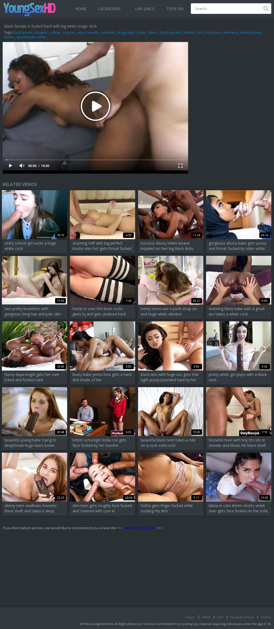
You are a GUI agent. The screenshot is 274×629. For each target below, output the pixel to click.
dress (141, 32)
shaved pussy (251, 32)
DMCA (206, 617)
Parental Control (242, 617)
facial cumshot (171, 32)
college (55, 32)
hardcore (213, 32)
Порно (190, 617)
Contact (265, 617)
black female (22, 32)
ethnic (152, 32)
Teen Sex (175, 8)
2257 (220, 617)
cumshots (107, 32)
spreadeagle (26, 37)
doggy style (126, 32)
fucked (189, 32)
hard (200, 32)
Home (80, 8)
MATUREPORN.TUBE (140, 527)
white (42, 37)
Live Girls (144, 8)
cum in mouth (87, 32)
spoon (9, 37)
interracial (230, 32)
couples (69, 32)
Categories (109, 8)
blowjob (41, 32)
